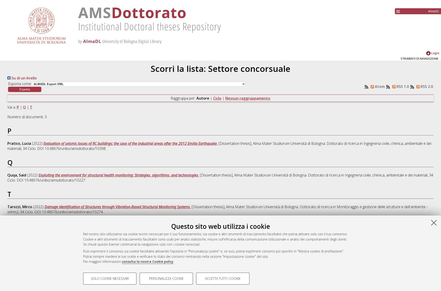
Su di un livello (24, 78)
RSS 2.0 (426, 86)
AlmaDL (433, 11)
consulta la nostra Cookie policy (147, 261)
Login (434, 53)
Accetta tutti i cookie (223, 278)
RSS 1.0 (402, 86)
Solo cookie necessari (110, 278)
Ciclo (217, 98)
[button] (24, 89)
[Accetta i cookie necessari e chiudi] (434, 222)
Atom (379, 86)
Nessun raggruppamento (247, 98)
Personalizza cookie (166, 278)
